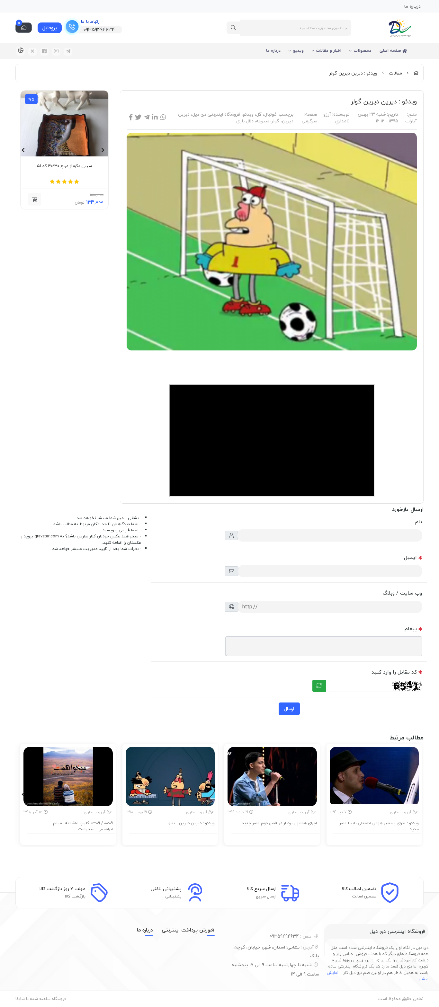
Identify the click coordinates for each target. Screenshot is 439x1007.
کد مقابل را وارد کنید (394, 671)
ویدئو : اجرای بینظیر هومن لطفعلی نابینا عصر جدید (379, 826)
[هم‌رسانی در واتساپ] (163, 117)
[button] (34, 199)
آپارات (411, 121)
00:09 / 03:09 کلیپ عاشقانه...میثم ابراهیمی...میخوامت (83, 826)
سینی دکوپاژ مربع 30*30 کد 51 (64, 166)
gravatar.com (46, 536)
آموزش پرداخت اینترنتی (188, 929)
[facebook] (44, 52)
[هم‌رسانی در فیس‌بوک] (130, 117)
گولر (275, 121)
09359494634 (290, 936)
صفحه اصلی (391, 50)
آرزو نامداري (336, 117)
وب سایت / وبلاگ (402, 592)
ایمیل (410, 557)
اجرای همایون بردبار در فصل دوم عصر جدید (279, 823)
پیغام (411, 628)
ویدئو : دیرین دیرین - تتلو (191, 823)
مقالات (395, 73)
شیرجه (262, 121)
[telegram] (68, 52)
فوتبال (270, 114)
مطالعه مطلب (377, 838)
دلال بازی (245, 121)
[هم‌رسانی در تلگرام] (146, 117)
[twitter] (32, 52)
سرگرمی (309, 121)
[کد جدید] (319, 686)
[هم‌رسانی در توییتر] (138, 117)
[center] (233, 28)
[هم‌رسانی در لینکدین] (155, 117)
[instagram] (56, 52)
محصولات (363, 50)
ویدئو (248, 114)
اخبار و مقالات (328, 50)
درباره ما (273, 50)
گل (259, 114)
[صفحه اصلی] (415, 73)
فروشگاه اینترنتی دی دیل (216, 114)
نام (418, 521)
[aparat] (20, 51)
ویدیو (298, 50)
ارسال (289, 709)
